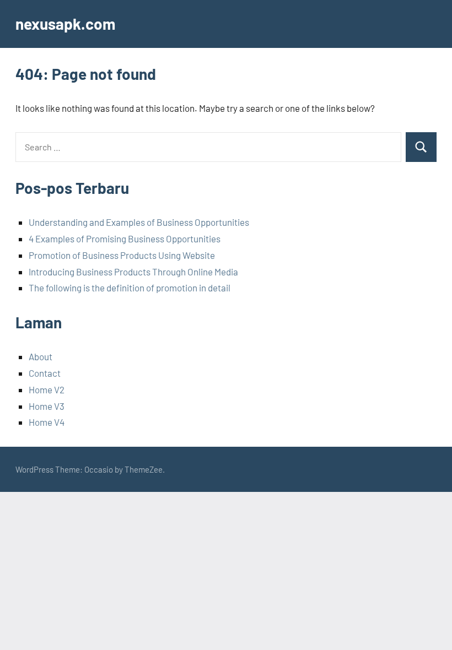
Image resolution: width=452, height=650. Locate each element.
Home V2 (46, 389)
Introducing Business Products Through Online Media (133, 271)
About (40, 356)
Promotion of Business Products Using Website (122, 255)
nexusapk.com (65, 23)
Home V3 (46, 405)
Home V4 (46, 421)
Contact (45, 372)
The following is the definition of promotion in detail (129, 287)
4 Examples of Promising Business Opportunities (124, 238)
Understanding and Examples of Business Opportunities (139, 222)
